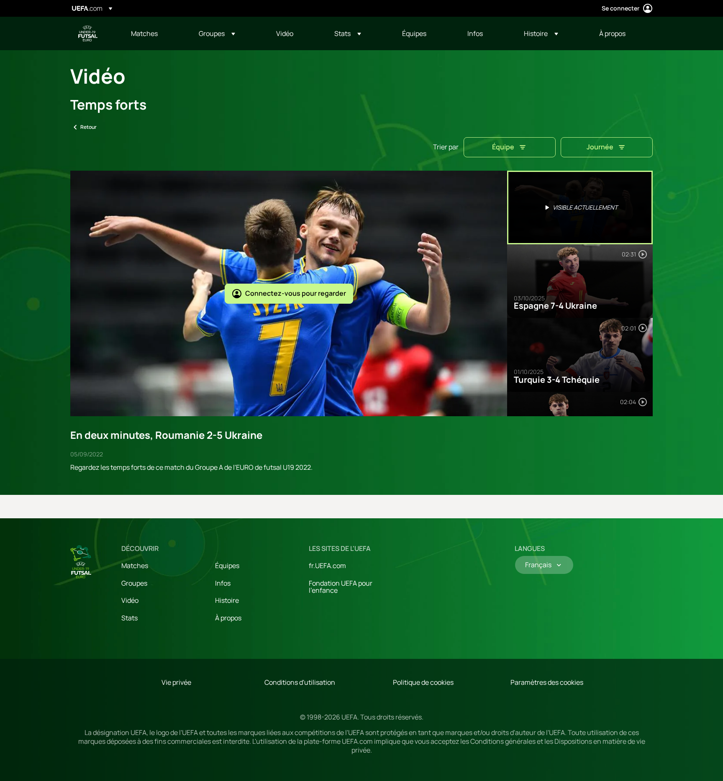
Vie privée (176, 682)
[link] (144, 33)
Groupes (134, 583)
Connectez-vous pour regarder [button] (295, 293)
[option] (580, 207)
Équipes (227, 565)
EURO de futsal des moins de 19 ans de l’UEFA (87, 33)
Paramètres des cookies (546, 682)
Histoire (227, 600)
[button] (217, 33)
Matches (134, 565)
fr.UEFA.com (327, 565)
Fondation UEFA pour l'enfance (340, 587)
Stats (129, 617)
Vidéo (129, 600)
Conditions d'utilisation (299, 682)
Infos (223, 583)
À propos (228, 617)
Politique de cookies (423, 682)
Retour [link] (88, 127)
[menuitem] (154, 33)
